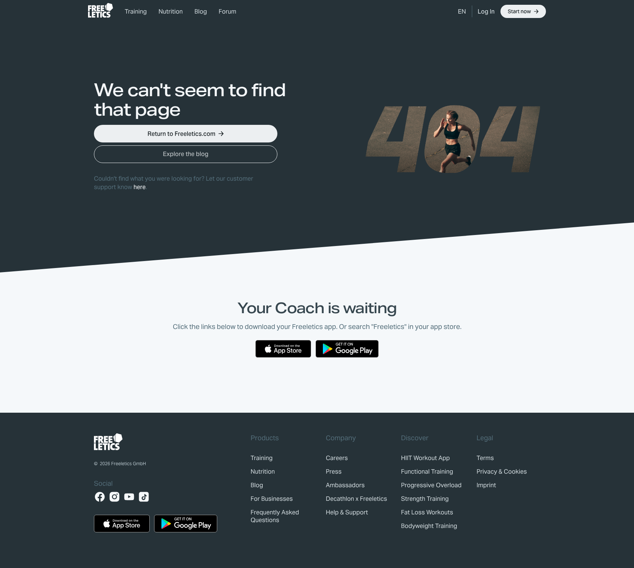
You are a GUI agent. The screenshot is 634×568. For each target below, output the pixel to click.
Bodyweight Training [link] (429, 526)
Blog (200, 11)
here (140, 187)
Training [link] (136, 11)
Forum (227, 11)
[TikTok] (144, 497)
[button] (462, 11)
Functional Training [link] (427, 471)
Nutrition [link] (170, 11)
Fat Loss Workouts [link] (427, 512)
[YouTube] (129, 497)
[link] (100, 10)
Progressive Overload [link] (431, 485)
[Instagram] (114, 497)
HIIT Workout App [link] (425, 458)
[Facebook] (100, 497)
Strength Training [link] (425, 499)
